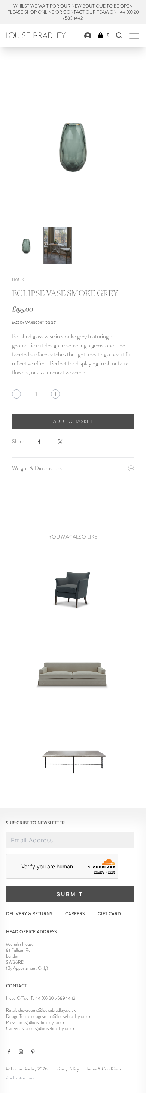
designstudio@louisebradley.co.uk (61, 1016)
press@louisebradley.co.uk (41, 1022)
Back (18, 279)
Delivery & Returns (29, 914)
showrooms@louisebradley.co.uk (47, 1010)
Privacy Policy (67, 1069)
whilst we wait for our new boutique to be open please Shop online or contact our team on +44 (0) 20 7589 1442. (73, 12)
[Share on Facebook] (43, 441)
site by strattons (20, 1078)
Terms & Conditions (103, 1069)
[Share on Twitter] (64, 441)
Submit (70, 894)
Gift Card (109, 914)
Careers (75, 914)
